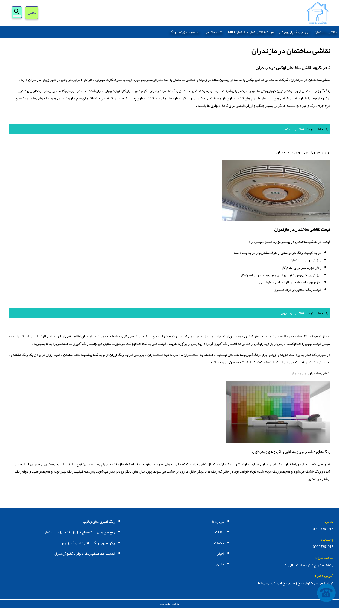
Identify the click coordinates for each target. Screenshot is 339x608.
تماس (32, 13)
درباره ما (218, 521)
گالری (220, 564)
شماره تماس (213, 32)
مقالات (219, 532)
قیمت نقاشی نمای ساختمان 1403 (250, 32)
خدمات (219, 543)
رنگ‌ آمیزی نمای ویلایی (99, 521)
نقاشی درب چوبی (292, 313)
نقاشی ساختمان (326, 32)
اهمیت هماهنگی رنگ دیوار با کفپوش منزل (84, 553)
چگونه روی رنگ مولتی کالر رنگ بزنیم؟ (88, 543)
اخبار (220, 553)
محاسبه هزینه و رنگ (184, 32)
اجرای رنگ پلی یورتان (294, 32)
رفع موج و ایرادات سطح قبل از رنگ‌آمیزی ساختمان (79, 532)
